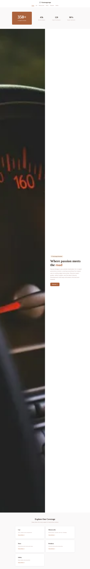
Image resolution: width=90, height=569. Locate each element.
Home (33, 5)
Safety (57, 5)
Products (52, 5)
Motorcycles (41, 5)
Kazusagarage (45, 2)
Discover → (55, 284)
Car (36, 5)
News (47, 5)
